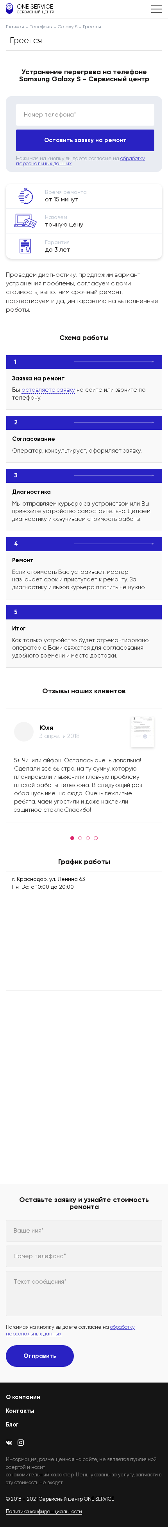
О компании (23, 1397)
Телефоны (41, 26)
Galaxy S (67, 26)
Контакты (20, 1410)
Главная (15, 26)
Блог (12, 1424)
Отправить (39, 1355)
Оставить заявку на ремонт (85, 140)
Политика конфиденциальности (44, 1511)
